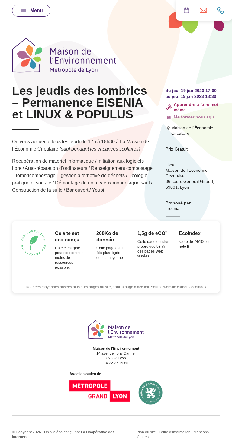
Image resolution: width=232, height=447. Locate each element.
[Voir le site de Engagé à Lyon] (150, 392)
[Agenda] (185, 10)
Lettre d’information (175, 432)
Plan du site (146, 432)
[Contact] (222, 10)
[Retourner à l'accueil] (64, 55)
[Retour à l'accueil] (116, 329)
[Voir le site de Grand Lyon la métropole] (99, 392)
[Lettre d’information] (203, 10)
